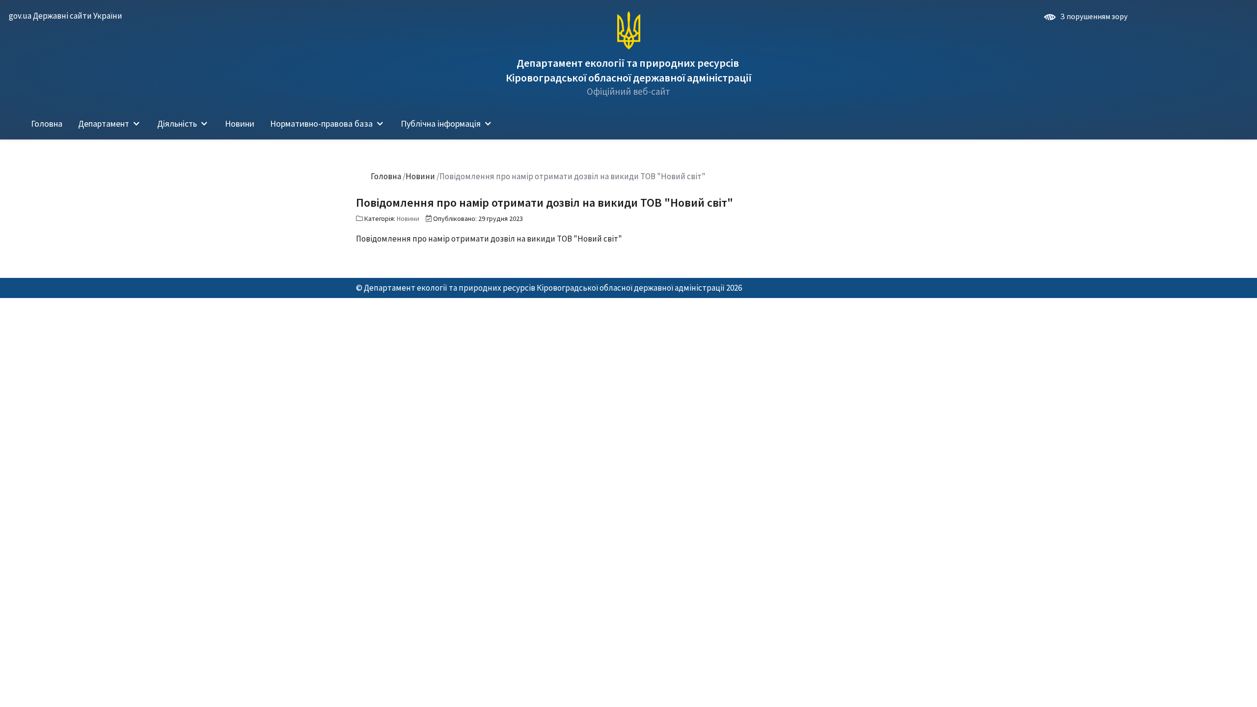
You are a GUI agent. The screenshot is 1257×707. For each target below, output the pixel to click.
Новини (408, 218)
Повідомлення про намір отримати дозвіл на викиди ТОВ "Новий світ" (489, 238)
